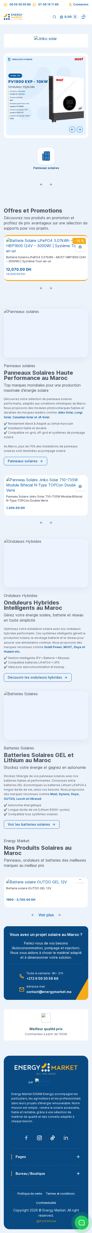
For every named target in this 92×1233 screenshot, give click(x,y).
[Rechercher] (54, 17)
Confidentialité (46, 1203)
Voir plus (46, 915)
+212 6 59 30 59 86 (42, 978)
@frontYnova (46, 1221)
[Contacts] (81, 1222)
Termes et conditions (60, 1193)
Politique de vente (29, 1193)
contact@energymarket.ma (48, 992)
